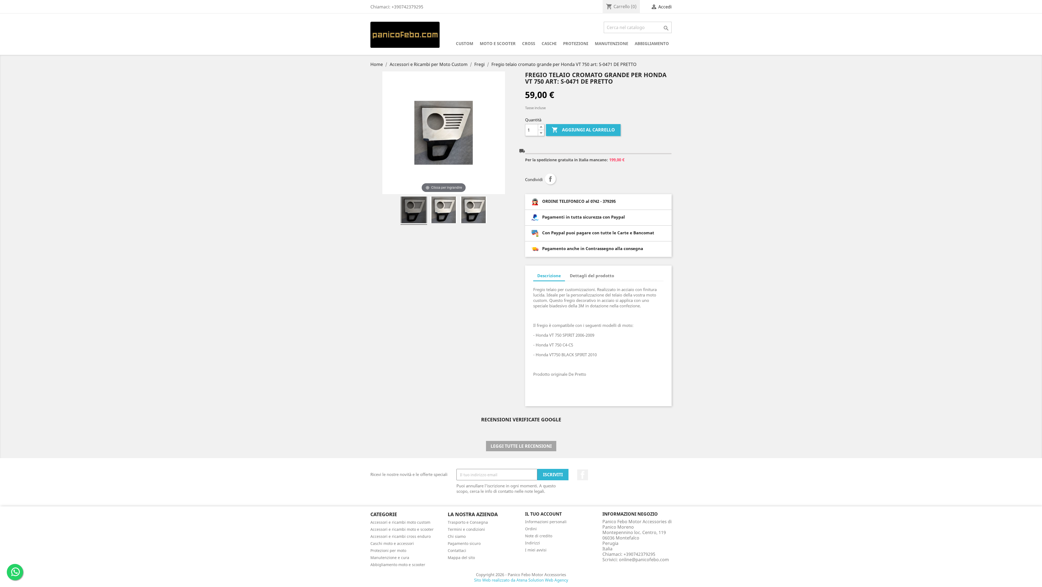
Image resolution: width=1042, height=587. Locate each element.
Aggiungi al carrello (583, 130)
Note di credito (538, 535)
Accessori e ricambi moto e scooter (402, 529)
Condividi (550, 178)
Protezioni (575, 43)
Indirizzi (532, 542)
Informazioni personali (546, 521)
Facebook (582, 474)
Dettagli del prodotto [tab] (592, 275)
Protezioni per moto (388, 550)
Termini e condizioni (466, 529)
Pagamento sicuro (464, 543)
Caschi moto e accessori (392, 543)
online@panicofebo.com (644, 560)
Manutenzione (611, 43)
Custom (464, 43)
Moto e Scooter (498, 43)
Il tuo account (543, 514)
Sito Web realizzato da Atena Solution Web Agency (521, 580)
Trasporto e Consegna (468, 522)
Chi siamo (457, 536)
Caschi (549, 43)
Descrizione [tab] (549, 275)
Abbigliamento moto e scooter (397, 564)
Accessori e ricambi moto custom (400, 522)
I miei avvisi (536, 550)
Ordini (531, 528)
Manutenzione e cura (389, 557)
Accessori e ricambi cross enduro (400, 536)
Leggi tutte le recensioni (521, 446)
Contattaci (457, 550)
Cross (528, 43)
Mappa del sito (461, 557)
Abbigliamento (652, 43)
